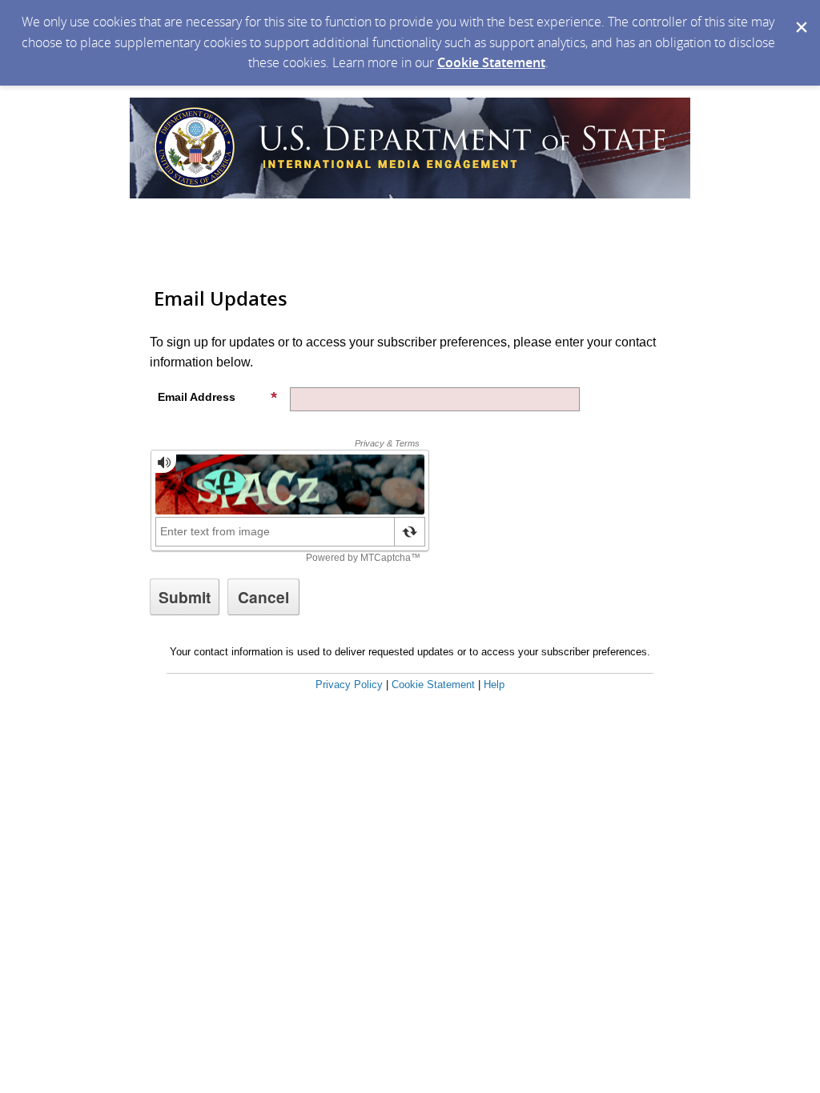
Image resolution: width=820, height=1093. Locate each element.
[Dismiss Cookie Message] (800, 15)
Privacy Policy (349, 685)
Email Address (196, 396)
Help (494, 685)
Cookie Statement (491, 62)
